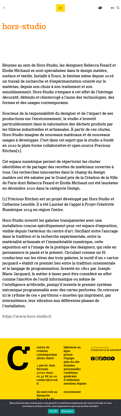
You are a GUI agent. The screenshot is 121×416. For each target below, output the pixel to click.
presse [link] (68, 355)
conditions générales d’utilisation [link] (72, 376)
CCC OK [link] (53, 411)
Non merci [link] (67, 411)
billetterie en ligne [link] (72, 349)
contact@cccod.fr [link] (47, 382)
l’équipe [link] (69, 358)
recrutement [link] (72, 392)
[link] (100, 9)
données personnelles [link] (72, 367)
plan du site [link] (71, 362)
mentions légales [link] (75, 384)
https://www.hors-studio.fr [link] (27, 316)
